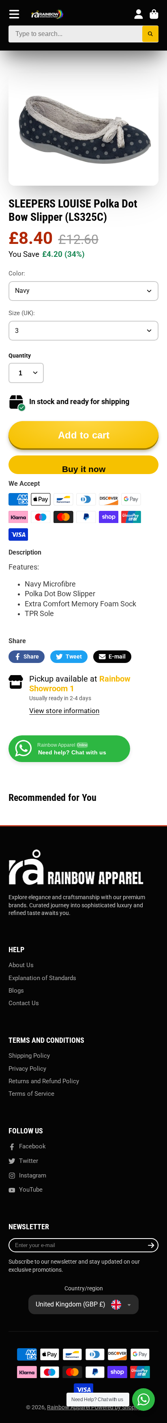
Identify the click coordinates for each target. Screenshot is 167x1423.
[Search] (150, 34)
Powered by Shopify (116, 1407)
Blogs (16, 990)
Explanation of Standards (42, 978)
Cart (154, 14)
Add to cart (83, 435)
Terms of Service (31, 1093)
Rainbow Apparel (69, 1407)
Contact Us (24, 1003)
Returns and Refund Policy (44, 1081)
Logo (47, 14)
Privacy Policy (27, 1068)
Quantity (20, 355)
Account (138, 14)
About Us (21, 965)
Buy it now (83, 469)
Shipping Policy (29, 1055)
